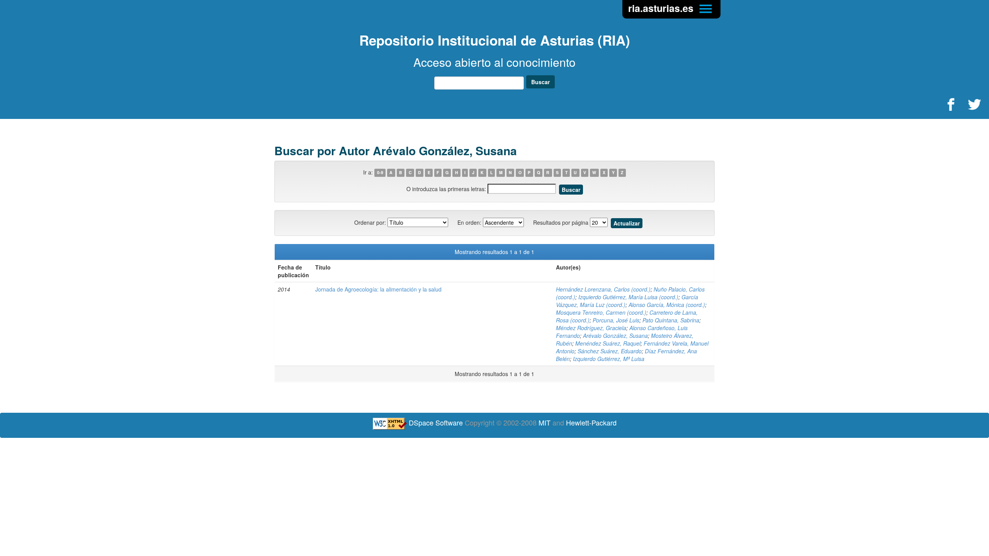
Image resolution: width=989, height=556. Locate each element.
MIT (545, 422)
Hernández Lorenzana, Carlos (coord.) (603, 289)
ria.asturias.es (662, 8)
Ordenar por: (370, 222)
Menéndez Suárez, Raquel (608, 343)
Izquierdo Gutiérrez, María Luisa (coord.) (628, 297)
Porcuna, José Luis (616, 320)
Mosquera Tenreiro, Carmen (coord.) (601, 312)
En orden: (469, 222)
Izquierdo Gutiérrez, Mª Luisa (608, 359)
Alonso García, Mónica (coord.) (667, 305)
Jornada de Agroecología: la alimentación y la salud (378, 289)
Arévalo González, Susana (615, 335)
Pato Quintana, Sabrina (670, 320)
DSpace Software (436, 422)
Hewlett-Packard (591, 422)
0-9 (380, 173)
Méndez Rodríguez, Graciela (591, 328)
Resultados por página (560, 222)
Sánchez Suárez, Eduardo (610, 351)
